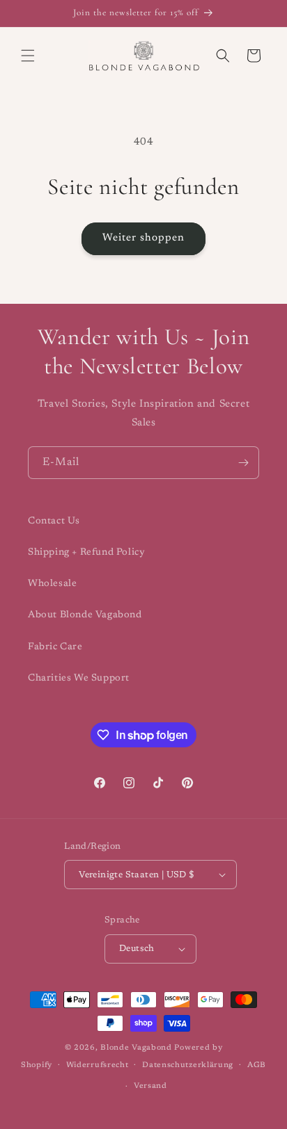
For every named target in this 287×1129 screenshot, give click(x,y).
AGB (256, 1065)
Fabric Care (55, 647)
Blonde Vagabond (136, 1048)
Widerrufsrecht (97, 1065)
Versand (150, 1086)
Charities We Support (79, 678)
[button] (28, 55)
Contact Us (54, 521)
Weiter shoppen (143, 238)
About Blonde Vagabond (85, 615)
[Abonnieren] (243, 462)
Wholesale (52, 584)
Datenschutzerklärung (187, 1065)
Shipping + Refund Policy (86, 553)
